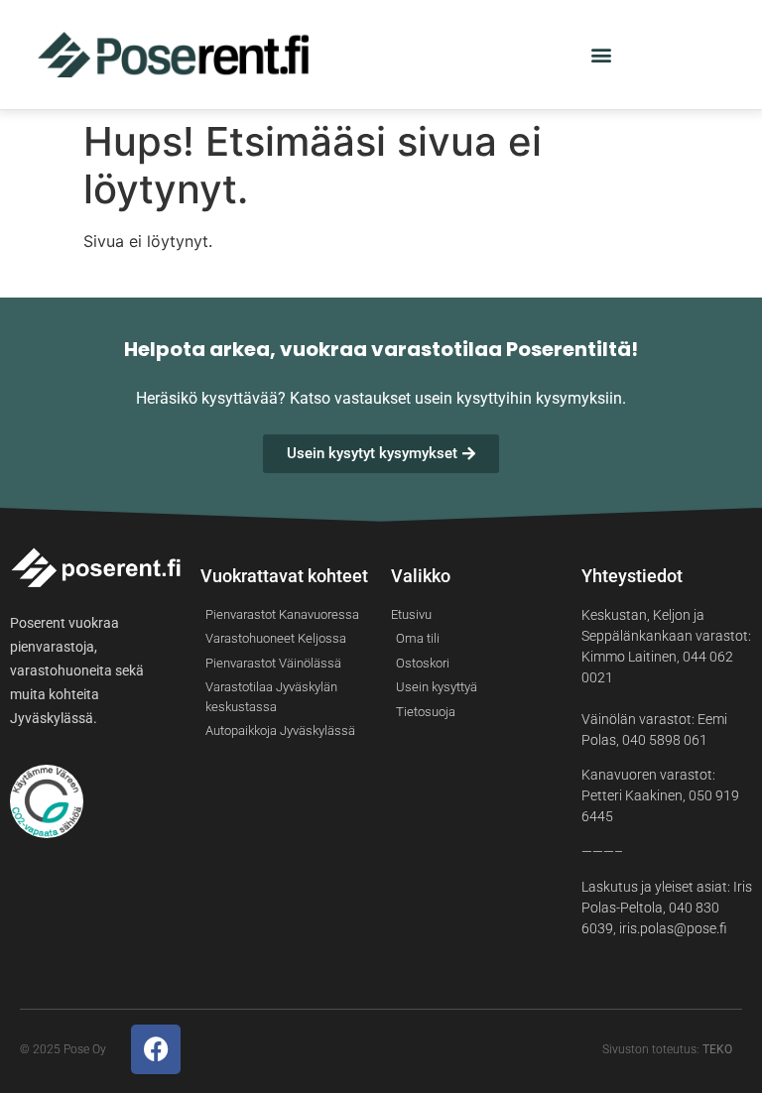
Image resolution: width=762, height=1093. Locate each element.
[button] (601, 55)
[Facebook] (156, 1049)
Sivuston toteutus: (667, 1049)
